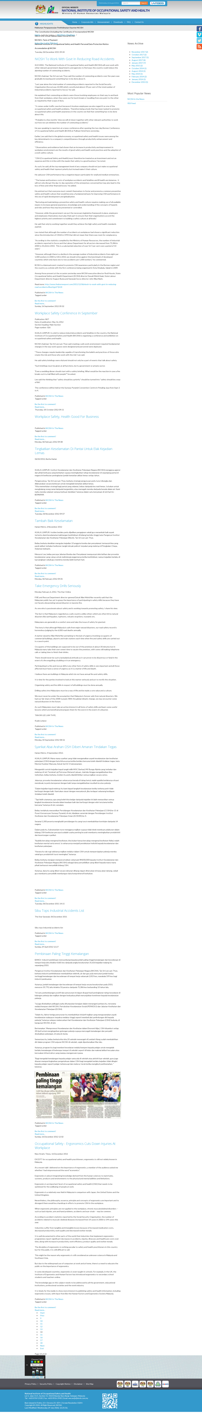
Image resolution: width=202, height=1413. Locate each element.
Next (42, 1345)
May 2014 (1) (137, 74)
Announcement (103, 22)
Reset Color (37, 1365)
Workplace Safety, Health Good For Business (67, 416)
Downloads (118, 22)
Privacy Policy (30, 1384)
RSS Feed (132, 103)
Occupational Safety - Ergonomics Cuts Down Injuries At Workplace (75, 1145)
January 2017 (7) (139, 63)
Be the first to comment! (45, 301)
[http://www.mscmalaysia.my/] (135, 1384)
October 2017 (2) (139, 54)
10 (41, 1321)
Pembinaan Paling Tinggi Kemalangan (62, 953)
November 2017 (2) (140, 52)
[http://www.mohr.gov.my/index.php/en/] (142, 1384)
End (42, 1348)
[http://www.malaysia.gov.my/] (120, 1384)
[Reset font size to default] (37, 1374)
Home (74, 22)
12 (41, 1326)
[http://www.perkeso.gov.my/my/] (158, 1384)
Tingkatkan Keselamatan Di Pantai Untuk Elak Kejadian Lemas (73, 450)
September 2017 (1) (140, 57)
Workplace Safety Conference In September (66, 313)
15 (41, 1335)
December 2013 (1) (140, 82)
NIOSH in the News (136, 99)
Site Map (89, 1384)
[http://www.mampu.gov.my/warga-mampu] (165, 1384)
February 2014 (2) (139, 76)
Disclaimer (78, 1384)
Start (42, 1313)
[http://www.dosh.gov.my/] (150, 1384)
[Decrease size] (41, 1374)
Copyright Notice (63, 1384)
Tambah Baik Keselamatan (54, 520)
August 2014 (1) (139, 71)
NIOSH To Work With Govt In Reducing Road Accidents (74, 59)
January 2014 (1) (139, 79)
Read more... (40, 303)
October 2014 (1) (139, 68)
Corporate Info (87, 22)
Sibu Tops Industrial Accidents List (59, 910)
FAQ (129, 22)
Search (143, 3)
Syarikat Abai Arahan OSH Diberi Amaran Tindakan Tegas (76, 746)
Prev (42, 1315)
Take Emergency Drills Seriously (58, 585)
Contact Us (139, 22)
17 (41, 1340)
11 (41, 1324)
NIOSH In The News (66, 35)
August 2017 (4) (139, 60)
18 (41, 1343)
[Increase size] (33, 1374)
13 (41, 1329)
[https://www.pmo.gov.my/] (127, 1384)
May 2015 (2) (137, 65)
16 (41, 1337)
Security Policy (46, 1384)
